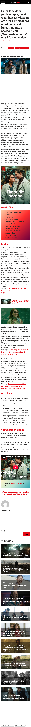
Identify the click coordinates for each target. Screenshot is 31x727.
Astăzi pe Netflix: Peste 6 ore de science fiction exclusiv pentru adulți (20, 301)
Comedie (11, 48)
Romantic (25, 48)
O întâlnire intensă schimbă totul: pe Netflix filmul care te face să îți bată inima (14, 291)
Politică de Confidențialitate (8, 725)
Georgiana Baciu (8, 41)
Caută (3, 531)
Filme (16, 41)
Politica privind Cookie (20, 725)
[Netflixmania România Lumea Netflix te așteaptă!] (15, 2)
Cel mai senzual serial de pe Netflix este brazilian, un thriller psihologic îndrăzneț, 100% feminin (13, 386)
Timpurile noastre (16, 483)
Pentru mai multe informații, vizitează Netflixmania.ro (15, 493)
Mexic (18, 48)
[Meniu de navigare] (3, 2)
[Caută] (28, 2)
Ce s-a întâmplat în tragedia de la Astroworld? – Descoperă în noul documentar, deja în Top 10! (14, 352)
